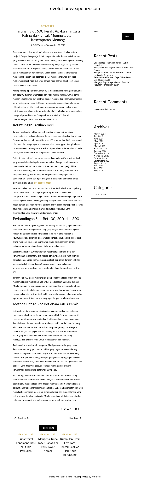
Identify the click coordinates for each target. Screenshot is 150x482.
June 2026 (99, 139)
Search (97, 32)
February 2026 (100, 149)
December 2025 (101, 154)
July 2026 (98, 136)
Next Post (74, 418)
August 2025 (100, 163)
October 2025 (100, 158)
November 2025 (101, 156)
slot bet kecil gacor (42, 183)
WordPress (96, 477)
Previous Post (24, 418)
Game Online (47, 26)
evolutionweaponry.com (75, 8)
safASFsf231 (38, 45)
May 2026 (98, 141)
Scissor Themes (65, 477)
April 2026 (98, 144)
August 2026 (100, 134)
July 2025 (98, 166)
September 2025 (101, 161)
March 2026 (99, 146)
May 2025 (98, 171)
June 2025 (99, 168)
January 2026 (100, 151)
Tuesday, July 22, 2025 (55, 45)
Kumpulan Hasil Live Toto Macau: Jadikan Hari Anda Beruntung (70, 447)
